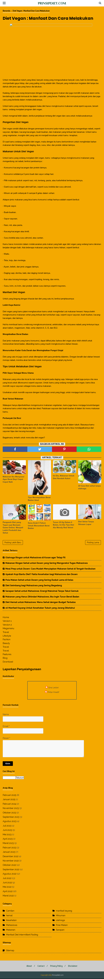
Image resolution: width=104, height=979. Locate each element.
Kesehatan (11, 920)
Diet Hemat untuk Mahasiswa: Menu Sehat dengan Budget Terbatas (40, 602)
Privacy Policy (56, 966)
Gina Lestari (53, 687)
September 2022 (11, 869)
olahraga (60, 920)
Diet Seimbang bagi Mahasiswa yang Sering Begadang (33, 585)
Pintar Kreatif (53, 692)
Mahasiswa (11, 925)
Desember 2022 (10, 856)
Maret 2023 (8, 843)
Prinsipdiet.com (52, 3)
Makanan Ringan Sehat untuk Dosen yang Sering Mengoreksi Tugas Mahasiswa (46, 563)
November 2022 (11, 860)
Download (8, 661)
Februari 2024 (9, 804)
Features (7, 654)
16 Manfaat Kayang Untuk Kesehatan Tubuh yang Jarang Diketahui (40, 608)
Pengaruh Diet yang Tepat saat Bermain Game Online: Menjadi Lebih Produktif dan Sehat (13, 527)
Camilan (10, 910)
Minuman (60, 915)
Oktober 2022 (9, 865)
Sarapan (60, 930)
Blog (5, 658)
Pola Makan (62, 925)
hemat (9, 915)
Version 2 (7, 624)
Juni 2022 (7, 882)
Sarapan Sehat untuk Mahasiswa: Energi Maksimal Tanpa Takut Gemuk (42, 591)
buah (32, 174)
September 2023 (11, 817)
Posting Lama (93, 542)
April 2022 (7, 891)
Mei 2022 (7, 887)
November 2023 (11, 808)
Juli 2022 (7, 878)
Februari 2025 (9, 795)
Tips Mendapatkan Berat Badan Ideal (39, 498)
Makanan (10, 930)
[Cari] (100, 2)
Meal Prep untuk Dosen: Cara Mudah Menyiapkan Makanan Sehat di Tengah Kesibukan (50, 568)
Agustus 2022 (9, 874)
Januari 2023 (9, 852)
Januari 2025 (9, 799)
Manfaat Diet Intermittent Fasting (22, 934)
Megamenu (8, 628)
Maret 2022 (8, 895)
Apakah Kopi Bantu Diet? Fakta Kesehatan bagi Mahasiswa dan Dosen (41, 574)
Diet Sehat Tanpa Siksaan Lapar (86, 522)
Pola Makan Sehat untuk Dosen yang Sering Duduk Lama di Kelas (39, 580)
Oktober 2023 (9, 812)
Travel (6, 632)
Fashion (6, 639)
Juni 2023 (7, 830)
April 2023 (8, 839)
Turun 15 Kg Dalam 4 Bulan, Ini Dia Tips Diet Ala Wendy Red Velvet (63, 525)
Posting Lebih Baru (12, 542)
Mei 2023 (7, 834)
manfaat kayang (64, 910)
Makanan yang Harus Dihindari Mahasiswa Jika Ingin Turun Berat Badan (42, 596)
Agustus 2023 (9, 821)
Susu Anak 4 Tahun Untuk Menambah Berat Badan (39, 525)
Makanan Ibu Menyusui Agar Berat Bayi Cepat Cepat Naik (13, 479)
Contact (41, 966)
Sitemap (10, 950)
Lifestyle (7, 636)
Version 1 (7, 621)
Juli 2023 (7, 825)
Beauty (6, 643)
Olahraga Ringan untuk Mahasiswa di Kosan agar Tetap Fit (35, 557)
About (29, 966)
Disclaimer (72, 966)
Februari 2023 (9, 847)
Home (6, 617)
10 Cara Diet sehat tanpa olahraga (89, 487)
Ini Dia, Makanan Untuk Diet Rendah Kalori (63, 477)
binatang (19, 145)
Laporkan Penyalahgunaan (22, 669)
